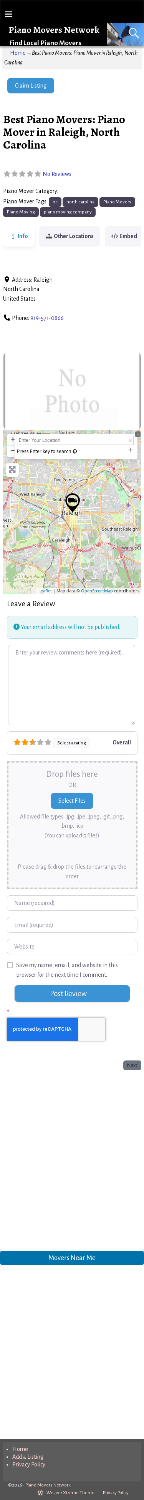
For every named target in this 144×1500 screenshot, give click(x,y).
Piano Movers (77, 191)
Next (132, 1065)
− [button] (12, 450)
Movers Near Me (72, 1258)
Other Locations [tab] (74, 236)
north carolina (80, 202)
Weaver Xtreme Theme (70, 1492)
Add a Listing (27, 1457)
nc (55, 202)
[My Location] (75, 451)
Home (18, 53)
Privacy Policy (28, 1464)
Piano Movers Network (53, 30)
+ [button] (12, 439)
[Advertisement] (72, 1158)
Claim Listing (30, 86)
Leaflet (45, 591)
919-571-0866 (47, 318)
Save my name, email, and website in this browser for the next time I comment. (67, 970)
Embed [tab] (128, 236)
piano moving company (68, 212)
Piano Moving (21, 212)
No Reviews (57, 174)
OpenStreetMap (97, 591)
